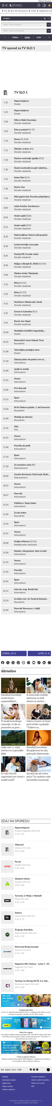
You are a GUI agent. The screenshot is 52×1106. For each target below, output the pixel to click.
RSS (32, 1086)
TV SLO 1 (21, 92)
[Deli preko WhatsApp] (18, 663)
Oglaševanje (6, 1083)
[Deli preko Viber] (13, 663)
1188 (19, 1070)
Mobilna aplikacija (8, 1089)
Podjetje (5, 1077)
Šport (12, 11)
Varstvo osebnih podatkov (40, 1080)
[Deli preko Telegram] (49, 663)
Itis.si (14, 1070)
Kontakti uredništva (38, 1077)
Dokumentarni (23, 11)
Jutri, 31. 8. (44, 653)
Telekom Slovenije (44, 1)
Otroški (33, 11)
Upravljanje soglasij (9, 1080)
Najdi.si (8, 1070)
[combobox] (3, 18)
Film (5, 11)
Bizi (2, 1070)
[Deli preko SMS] (28, 663)
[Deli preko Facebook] (2, 663)
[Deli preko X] (7, 663)
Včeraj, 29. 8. (9, 653)
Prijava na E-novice (38, 1083)
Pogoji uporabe (7, 1086)
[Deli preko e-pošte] (33, 663)
